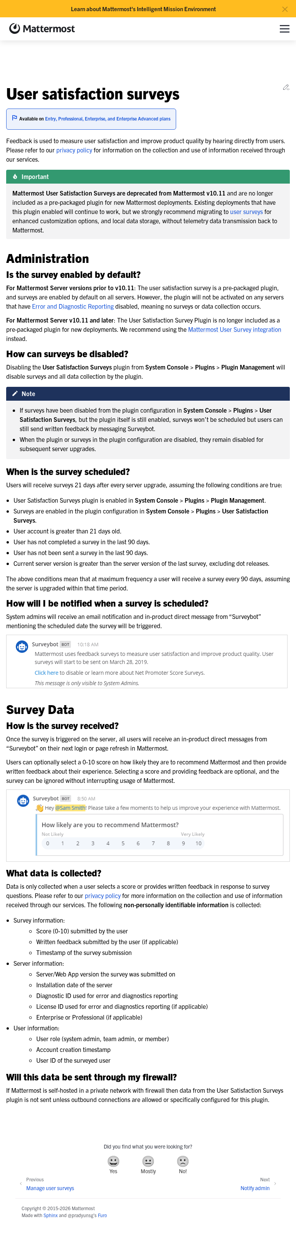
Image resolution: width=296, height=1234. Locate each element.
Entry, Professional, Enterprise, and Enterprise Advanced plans (107, 118)
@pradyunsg (80, 1215)
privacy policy (74, 150)
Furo (102, 1215)
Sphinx (51, 1215)
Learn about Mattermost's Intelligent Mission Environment (143, 8)
